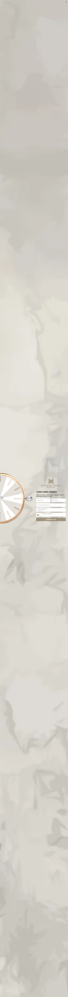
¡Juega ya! (51, 519)
